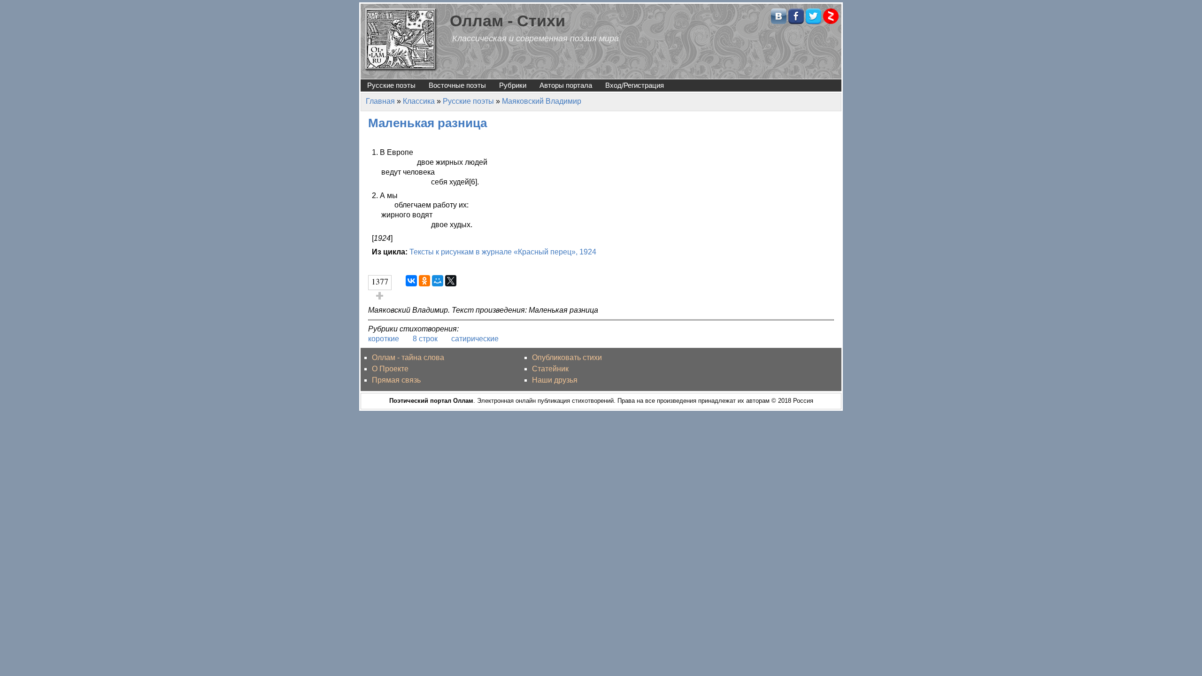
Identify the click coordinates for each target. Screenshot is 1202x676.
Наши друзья (555, 380)
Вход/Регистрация (634, 85)
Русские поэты (391, 85)
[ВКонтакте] (411, 280)
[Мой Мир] (437, 280)
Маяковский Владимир (541, 101)
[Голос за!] (380, 296)
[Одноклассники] (424, 280)
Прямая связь (396, 380)
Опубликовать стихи (567, 357)
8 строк (425, 339)
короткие (383, 339)
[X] (450, 280)
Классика (419, 101)
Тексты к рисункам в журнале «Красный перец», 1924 (502, 252)
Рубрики (512, 85)
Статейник (550, 369)
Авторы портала (565, 85)
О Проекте (390, 369)
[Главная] (401, 39)
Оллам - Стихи (507, 21)
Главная (380, 101)
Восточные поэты (457, 85)
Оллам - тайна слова (408, 357)
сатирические (475, 339)
